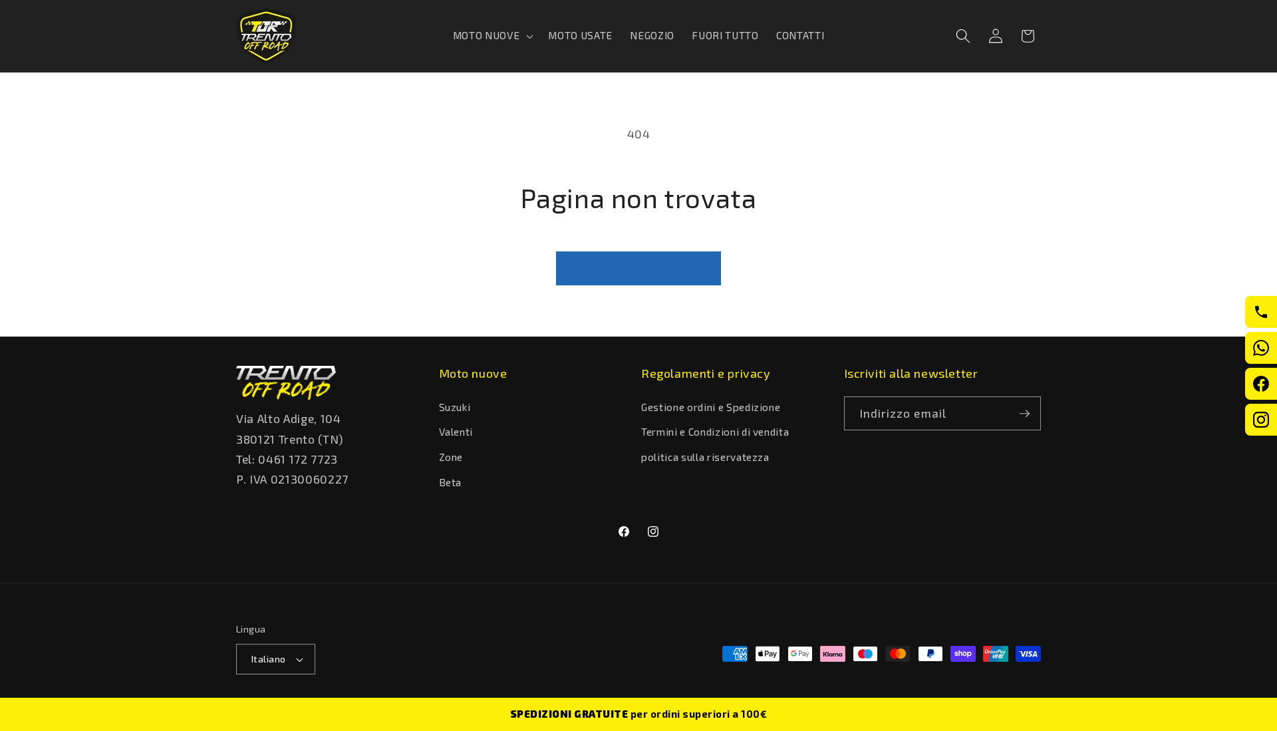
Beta (450, 482)
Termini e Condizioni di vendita (715, 432)
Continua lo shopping (638, 268)
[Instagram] (1261, 420)
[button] (491, 36)
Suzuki (455, 407)
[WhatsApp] (1261, 348)
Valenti (456, 432)
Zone (451, 457)
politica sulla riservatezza (705, 457)
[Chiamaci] (1261, 312)
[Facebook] (1261, 384)
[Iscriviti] (1024, 413)
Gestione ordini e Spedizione (710, 407)
